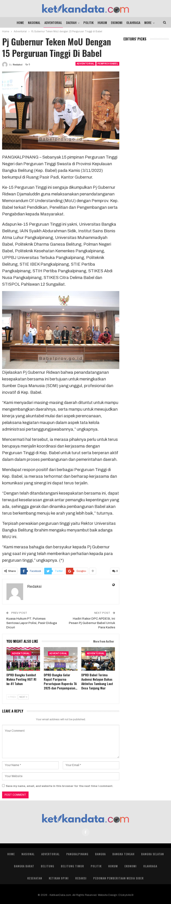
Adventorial (53, 22)
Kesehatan (34, 878)
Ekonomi (116, 22)
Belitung (47, 866)
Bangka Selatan (152, 854)
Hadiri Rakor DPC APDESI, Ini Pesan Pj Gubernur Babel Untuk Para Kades (92, 623)
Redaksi (81, 878)
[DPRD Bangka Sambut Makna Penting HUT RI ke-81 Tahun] (23, 659)
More (148, 22)
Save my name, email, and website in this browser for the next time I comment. (59, 786)
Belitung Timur (72, 866)
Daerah (71, 22)
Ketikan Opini (59, 878)
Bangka (100, 854)
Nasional (34, 22)
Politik (88, 22)
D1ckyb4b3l (125, 895)
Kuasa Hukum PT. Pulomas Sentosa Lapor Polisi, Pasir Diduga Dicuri (31, 623)
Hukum (102, 22)
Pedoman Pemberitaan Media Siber (118, 878)
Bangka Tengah (123, 854)
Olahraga (133, 22)
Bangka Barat (24, 866)
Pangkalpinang (77, 854)
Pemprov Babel (108, 64)
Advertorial (50, 854)
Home (20, 22)
